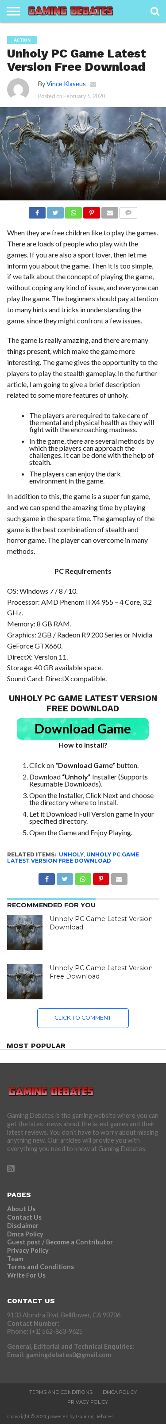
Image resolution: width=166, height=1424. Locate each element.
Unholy (71, 854)
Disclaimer (23, 1225)
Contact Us (24, 1217)
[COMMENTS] (128, 210)
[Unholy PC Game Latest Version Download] (24, 932)
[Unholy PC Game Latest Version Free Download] (24, 981)
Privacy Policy (28, 1250)
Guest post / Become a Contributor (60, 1242)
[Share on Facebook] (37, 210)
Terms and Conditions (40, 1266)
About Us (21, 1209)
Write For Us (26, 1275)
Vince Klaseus (66, 84)
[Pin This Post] (91, 210)
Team (15, 1259)
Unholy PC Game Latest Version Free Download (73, 857)
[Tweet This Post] (55, 210)
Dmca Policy (25, 1234)
